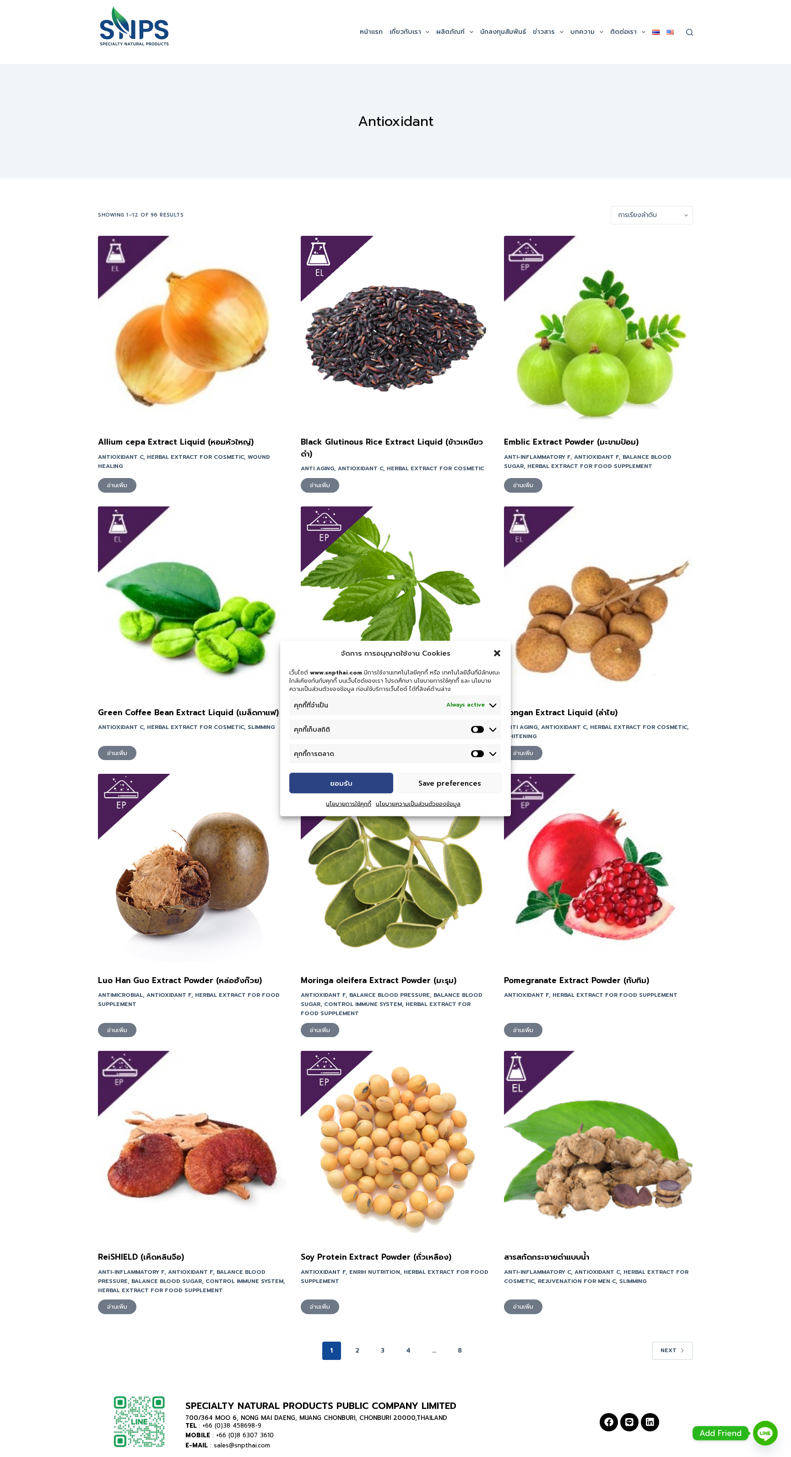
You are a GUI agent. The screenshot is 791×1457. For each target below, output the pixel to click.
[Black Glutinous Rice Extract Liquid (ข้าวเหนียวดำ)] (395, 330)
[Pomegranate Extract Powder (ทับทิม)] (598, 868)
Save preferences (449, 783)
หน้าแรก (371, 32)
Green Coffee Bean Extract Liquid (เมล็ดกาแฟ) (188, 712)
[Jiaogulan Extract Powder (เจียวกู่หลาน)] (395, 601)
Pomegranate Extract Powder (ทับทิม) (576, 980)
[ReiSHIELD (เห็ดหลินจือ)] (192, 1145)
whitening (520, 736)
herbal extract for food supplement (589, 466)
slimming (261, 727)
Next (669, 1350)
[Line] (629, 1422)
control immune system (363, 1004)
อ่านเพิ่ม (117, 485)
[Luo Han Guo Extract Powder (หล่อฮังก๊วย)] (192, 868)
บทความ (582, 32)
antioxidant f (596, 457)
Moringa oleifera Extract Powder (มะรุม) (378, 980)
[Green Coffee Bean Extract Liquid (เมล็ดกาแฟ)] (192, 601)
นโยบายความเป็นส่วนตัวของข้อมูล (418, 804)
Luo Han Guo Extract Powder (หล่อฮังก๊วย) (180, 980)
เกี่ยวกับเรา (405, 32)
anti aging (317, 468)
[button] (497, 653)
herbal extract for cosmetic (195, 457)
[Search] (689, 32)
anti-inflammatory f (537, 457)
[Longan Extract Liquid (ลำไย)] (598, 601)
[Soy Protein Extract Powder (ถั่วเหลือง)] (395, 1145)
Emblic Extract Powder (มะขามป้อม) (571, 442)
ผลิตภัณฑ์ (450, 32)
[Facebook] (609, 1422)
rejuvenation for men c (577, 1281)
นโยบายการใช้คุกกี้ (348, 804)
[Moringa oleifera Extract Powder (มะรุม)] (395, 868)
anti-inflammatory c (537, 1272)
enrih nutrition (374, 1272)
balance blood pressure (389, 995)
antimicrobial (120, 995)
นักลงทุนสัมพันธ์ (503, 32)
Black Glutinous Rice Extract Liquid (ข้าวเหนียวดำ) (392, 448)
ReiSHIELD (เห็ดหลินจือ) (141, 1257)
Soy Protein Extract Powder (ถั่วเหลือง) (376, 1257)
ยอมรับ (341, 783)
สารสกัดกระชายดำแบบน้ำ (546, 1257)
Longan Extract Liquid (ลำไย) (561, 712)
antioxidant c (120, 457)
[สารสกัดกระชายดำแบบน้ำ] (598, 1145)
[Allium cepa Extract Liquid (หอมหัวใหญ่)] (192, 330)
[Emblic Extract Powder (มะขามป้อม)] (598, 330)
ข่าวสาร (544, 32)
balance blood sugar (166, 1281)
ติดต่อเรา (623, 32)
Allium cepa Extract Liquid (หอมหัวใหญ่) (176, 442)
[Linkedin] (650, 1422)
